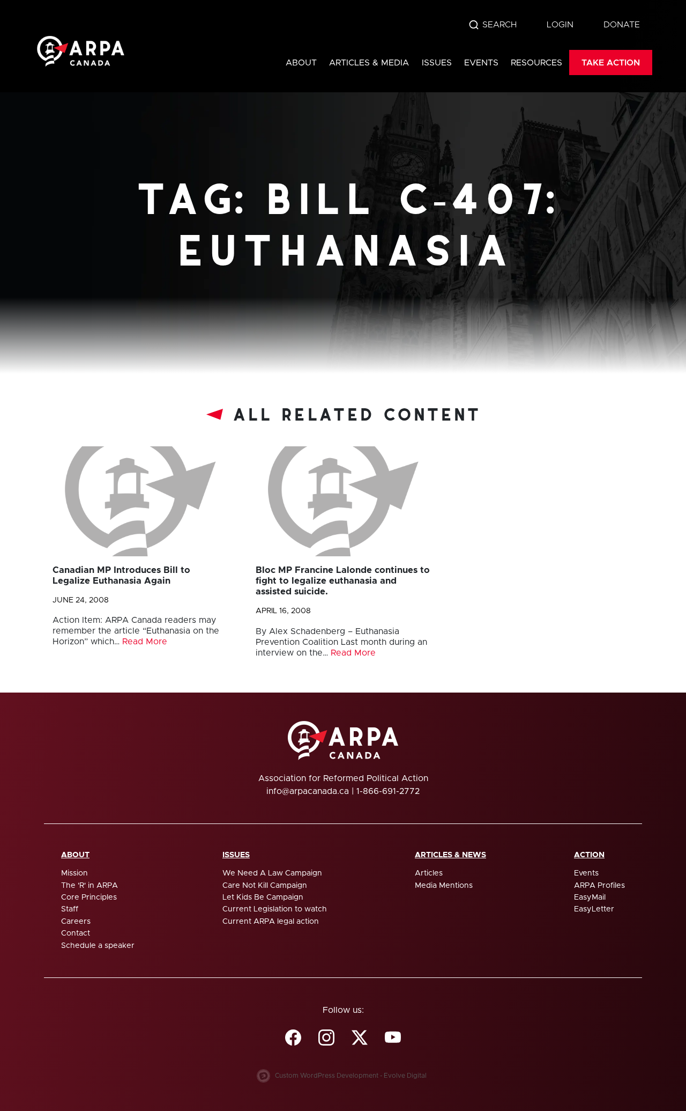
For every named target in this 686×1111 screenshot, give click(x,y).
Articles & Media (369, 62)
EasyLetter (594, 909)
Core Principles (89, 897)
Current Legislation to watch (274, 909)
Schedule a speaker (98, 946)
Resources (536, 62)
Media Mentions (444, 885)
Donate (621, 24)
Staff (69, 909)
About (301, 62)
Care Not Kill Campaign (264, 885)
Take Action (610, 62)
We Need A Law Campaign (272, 873)
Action (589, 855)
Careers (76, 921)
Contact (75, 933)
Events (481, 62)
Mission (74, 873)
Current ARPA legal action (270, 921)
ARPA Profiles (599, 885)
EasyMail (590, 897)
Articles (429, 873)
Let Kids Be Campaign (262, 897)
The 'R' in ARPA (89, 885)
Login (560, 24)
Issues (437, 62)
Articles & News (450, 855)
